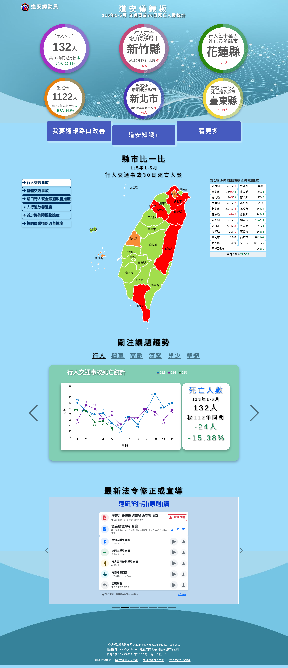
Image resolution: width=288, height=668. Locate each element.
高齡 (137, 354)
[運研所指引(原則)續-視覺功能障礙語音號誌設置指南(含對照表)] (125, 608)
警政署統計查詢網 (180, 660)
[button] (79, 131)
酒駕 (155, 354)
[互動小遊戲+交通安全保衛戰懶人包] (153, 608)
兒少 (174, 354)
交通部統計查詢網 (153, 660)
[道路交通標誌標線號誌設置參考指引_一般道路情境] (144, 608)
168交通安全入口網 (126, 660)
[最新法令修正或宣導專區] (162, 608)
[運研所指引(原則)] (116, 608)
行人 (99, 354)
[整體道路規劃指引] (134, 608)
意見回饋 (170, 503)
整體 (193, 354)
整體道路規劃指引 (128, 503)
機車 (118, 354)
